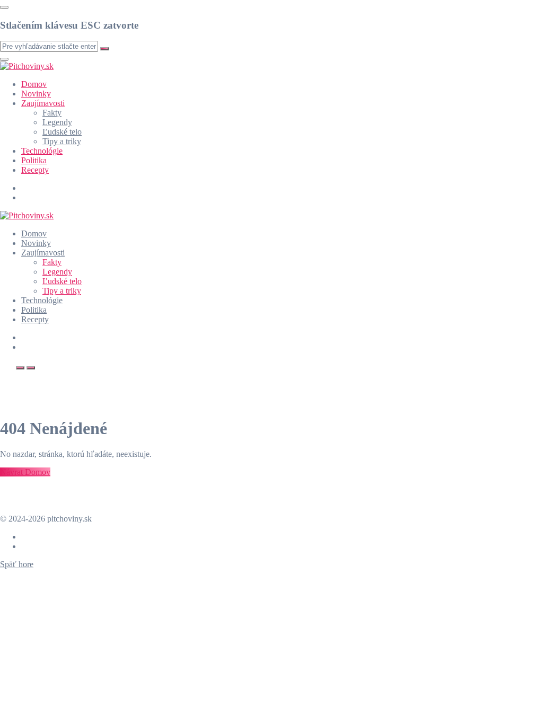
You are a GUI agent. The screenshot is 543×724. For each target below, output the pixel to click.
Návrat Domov (25, 471)
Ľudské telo (62, 131)
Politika (34, 160)
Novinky (36, 93)
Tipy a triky (61, 141)
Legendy (57, 122)
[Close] (4, 7)
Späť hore (16, 564)
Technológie (42, 150)
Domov (34, 84)
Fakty (52, 112)
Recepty (35, 169)
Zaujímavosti (43, 103)
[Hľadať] (20, 367)
